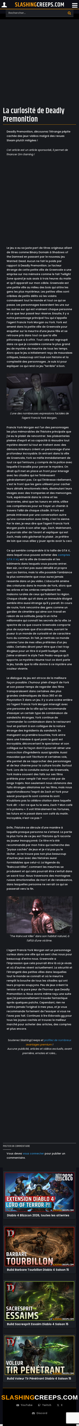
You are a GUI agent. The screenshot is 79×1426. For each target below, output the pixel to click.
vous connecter (33, 1153)
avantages (33, 1044)
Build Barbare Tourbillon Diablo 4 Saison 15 (38, 1270)
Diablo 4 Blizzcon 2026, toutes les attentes (38, 1215)
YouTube (27, 1405)
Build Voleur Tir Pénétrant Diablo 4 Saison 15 (39, 1378)
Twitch (46, 1405)
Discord (42, 1413)
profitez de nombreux (57, 1040)
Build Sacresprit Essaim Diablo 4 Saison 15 (37, 1324)
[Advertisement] (39, 62)
